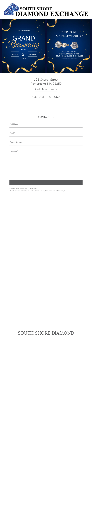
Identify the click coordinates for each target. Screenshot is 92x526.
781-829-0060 (49, 97)
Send (46, 183)
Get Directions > (46, 89)
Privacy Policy (44, 191)
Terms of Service (57, 191)
